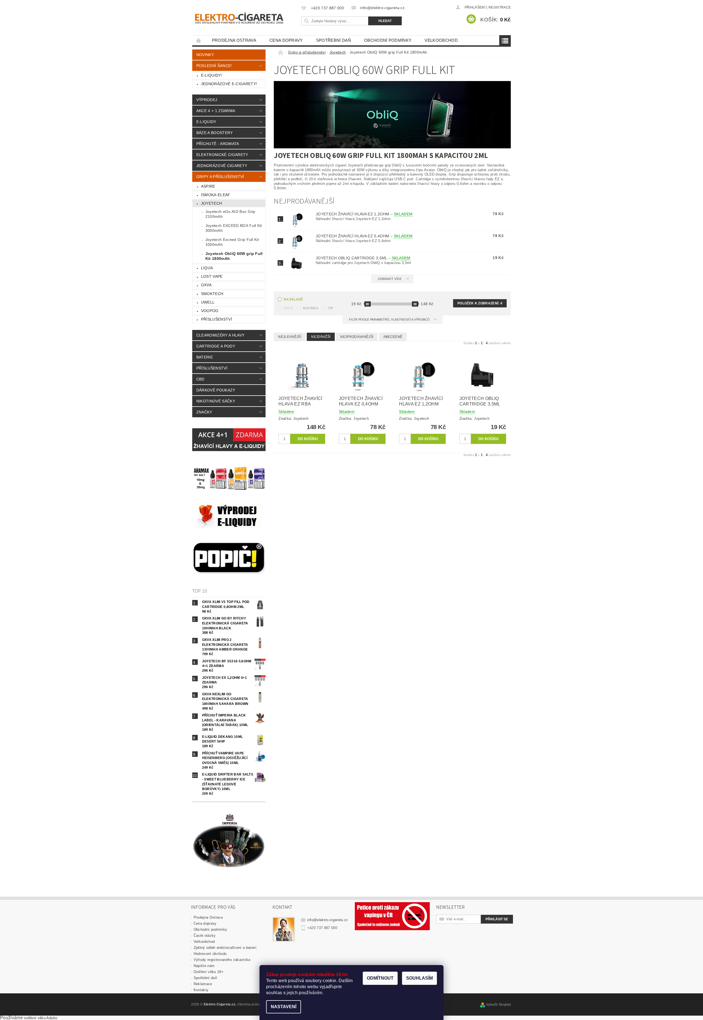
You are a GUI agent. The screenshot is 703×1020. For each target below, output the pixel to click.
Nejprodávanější (356, 337)
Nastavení (283, 1006)
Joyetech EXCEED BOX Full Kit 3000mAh (233, 228)
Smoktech (212, 293)
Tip (330, 308)
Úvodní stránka (198, 40)
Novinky (205, 54)
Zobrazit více (390, 278)
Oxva (206, 285)
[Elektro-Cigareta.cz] (246, 17)
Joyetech (211, 203)
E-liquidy (206, 121)
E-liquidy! (211, 75)
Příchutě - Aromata (217, 143)
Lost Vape (212, 276)
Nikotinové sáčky (215, 401)
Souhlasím (419, 978)
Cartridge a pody (215, 346)
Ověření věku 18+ (209, 972)
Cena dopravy (286, 40)
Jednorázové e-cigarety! (229, 84)
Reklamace (203, 984)
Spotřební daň (333, 40)
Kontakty (201, 990)
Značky (204, 412)
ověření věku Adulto (40, 1018)
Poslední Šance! (214, 65)
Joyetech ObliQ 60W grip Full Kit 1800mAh (234, 256)
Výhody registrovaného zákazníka (222, 960)
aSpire (208, 186)
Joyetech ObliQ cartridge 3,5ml (363, 258)
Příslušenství (216, 319)
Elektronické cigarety (222, 154)
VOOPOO (210, 310)
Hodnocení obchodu (210, 954)
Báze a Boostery (214, 132)
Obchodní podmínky (387, 40)
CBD (200, 379)
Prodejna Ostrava (234, 40)
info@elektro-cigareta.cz (327, 920)
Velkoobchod (441, 40)
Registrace (500, 7)
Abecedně (393, 337)
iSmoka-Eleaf (215, 195)
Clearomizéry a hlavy (220, 335)
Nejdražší (320, 337)
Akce (288, 308)
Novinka (310, 308)
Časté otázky (205, 935)
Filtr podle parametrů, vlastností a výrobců (389, 319)
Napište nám (204, 966)
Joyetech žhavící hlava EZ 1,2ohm (364, 214)
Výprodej (206, 100)
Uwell (208, 302)
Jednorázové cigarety (221, 165)
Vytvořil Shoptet (498, 1005)
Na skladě (293, 299)
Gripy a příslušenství (220, 176)
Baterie (204, 357)
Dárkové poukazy (215, 390)
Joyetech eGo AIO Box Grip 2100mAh (230, 214)
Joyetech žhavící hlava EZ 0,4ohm (364, 236)
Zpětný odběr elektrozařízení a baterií (225, 948)
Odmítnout (380, 978)
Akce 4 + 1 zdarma (215, 111)
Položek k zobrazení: (479, 303)
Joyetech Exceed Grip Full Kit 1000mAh (232, 242)
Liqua (207, 268)
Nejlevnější (289, 337)
